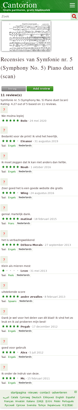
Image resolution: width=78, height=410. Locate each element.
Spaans (12, 301)
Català (14, 397)
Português (68, 401)
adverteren (59, 392)
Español (70, 397)
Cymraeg (25, 397)
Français (8, 401)
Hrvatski (20, 401)
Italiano (30, 401)
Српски (20, 405)
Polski (57, 401)
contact (45, 392)
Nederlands (25, 145)
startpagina (18, 392)
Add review (41, 88)
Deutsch (36, 397)
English (60, 397)
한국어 (48, 401)
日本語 (40, 401)
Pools (11, 275)
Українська (53, 405)
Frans (11, 223)
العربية (6, 397)
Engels (12, 145)
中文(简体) (67, 405)
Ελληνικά (48, 397)
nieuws (33, 392)
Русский (9, 405)
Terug (12, 88)
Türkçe (42, 405)
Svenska (31, 405)
